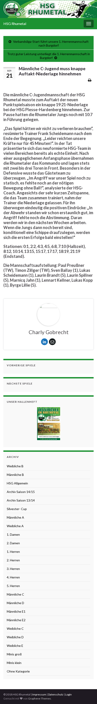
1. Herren (13, 551)
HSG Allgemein (17, 483)
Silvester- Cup (17, 509)
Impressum (39, 694)
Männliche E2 (16, 620)
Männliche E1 (16, 611)
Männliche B (15, 475)
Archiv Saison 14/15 (21, 492)
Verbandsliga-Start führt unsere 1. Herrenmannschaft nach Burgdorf (51, 43)
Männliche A (15, 517)
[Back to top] (86, 694)
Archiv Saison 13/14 (21, 500)
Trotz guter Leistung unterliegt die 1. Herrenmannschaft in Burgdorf (48, 56)
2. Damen (13, 543)
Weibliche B (15, 466)
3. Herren (13, 569)
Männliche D (15, 603)
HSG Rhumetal (14, 23)
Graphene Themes (39, 698)
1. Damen (13, 534)
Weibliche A (15, 526)
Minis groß (14, 654)
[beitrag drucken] (89, 80)
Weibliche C (15, 628)
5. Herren (13, 586)
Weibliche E (15, 646)
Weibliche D (15, 637)
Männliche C (15, 594)
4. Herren (13, 577)
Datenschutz (55, 694)
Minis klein (14, 663)
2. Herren (13, 560)
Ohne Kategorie (18, 671)
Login (68, 694)
